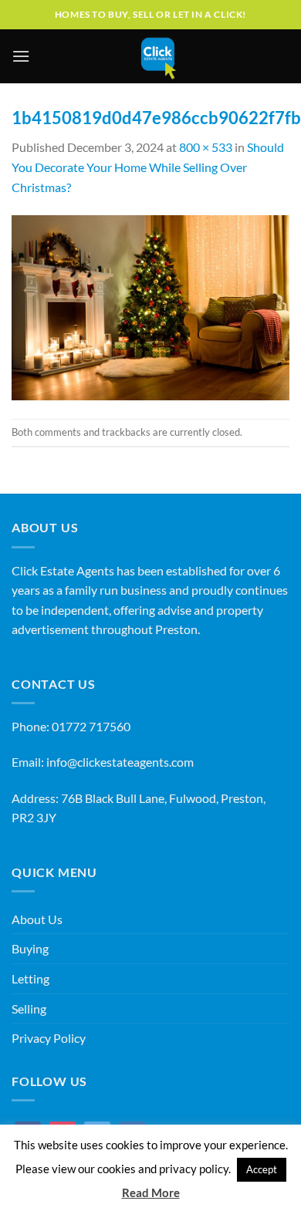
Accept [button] (261, 1169)
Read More (151, 1192)
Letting (30, 978)
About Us (37, 919)
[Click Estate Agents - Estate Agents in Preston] (159, 56)
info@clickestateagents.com (120, 761)
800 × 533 (205, 147)
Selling (29, 1008)
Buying (30, 948)
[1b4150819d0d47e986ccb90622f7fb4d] (150, 306)
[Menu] (21, 56)
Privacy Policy (49, 1038)
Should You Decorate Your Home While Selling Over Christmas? (148, 167)
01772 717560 (91, 726)
